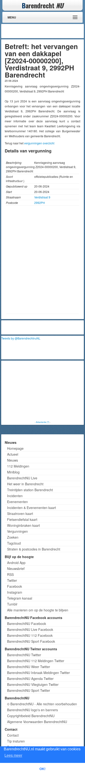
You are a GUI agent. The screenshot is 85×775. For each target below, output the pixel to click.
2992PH (39, 203)
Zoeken (12, 537)
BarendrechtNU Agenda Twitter (30, 678)
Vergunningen (17, 531)
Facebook (14, 586)
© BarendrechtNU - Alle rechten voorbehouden (42, 704)
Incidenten (15, 495)
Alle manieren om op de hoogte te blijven (37, 610)
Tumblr (12, 604)
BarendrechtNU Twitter (24, 654)
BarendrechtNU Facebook (26, 623)
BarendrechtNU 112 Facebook (30, 635)
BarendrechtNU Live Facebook (30, 629)
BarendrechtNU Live (22, 478)
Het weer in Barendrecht (25, 484)
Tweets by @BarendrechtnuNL (20, 338)
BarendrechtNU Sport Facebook (31, 641)
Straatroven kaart (20, 513)
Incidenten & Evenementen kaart (31, 507)
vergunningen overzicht (39, 143)
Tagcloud (14, 543)
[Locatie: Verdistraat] (42, 310)
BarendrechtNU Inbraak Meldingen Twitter (38, 672)
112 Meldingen (18, 466)
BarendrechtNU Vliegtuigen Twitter (33, 684)
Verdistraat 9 (42, 197)
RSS (10, 574)
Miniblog (13, 472)
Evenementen (17, 501)
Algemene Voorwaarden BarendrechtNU (37, 721)
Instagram (14, 592)
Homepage (15, 448)
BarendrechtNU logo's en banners (32, 709)
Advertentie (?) (42, 422)
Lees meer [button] (13, 755)
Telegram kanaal (19, 598)
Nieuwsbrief (16, 568)
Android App (16, 562)
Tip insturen (16, 741)
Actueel (12, 454)
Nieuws (12, 460)
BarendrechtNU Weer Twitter (28, 666)
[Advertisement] (45, 31)
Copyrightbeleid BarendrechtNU (31, 715)
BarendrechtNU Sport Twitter (28, 690)
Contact (13, 735)
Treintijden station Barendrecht (30, 489)
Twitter (12, 580)
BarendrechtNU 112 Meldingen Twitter (35, 660)
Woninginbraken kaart (23, 525)
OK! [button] (42, 769)
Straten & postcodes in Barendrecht (33, 549)
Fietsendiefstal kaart (22, 519)
